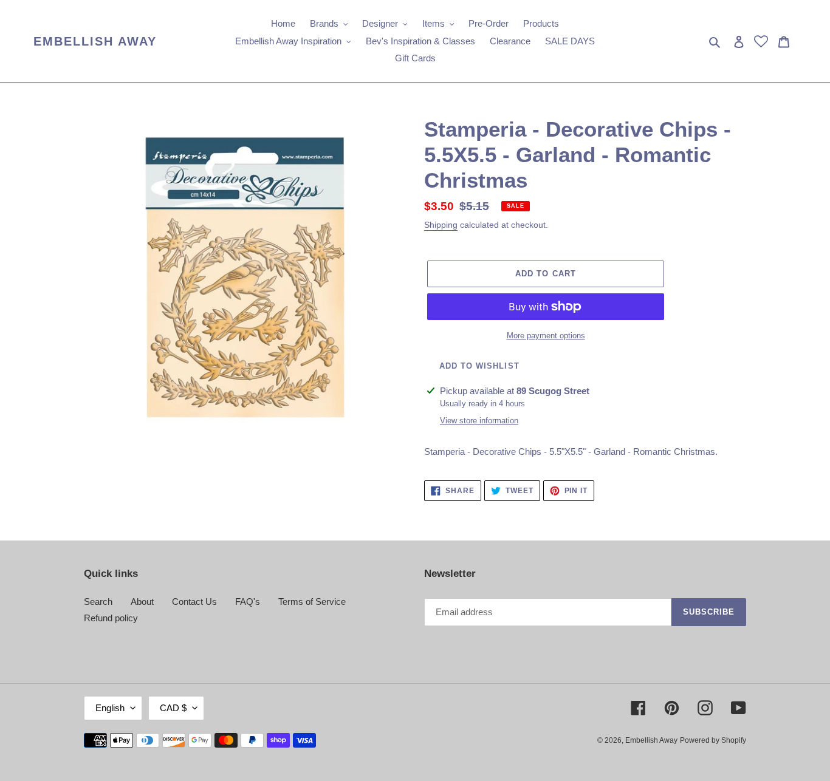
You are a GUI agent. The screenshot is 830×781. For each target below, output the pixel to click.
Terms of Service (312, 601)
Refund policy (111, 618)
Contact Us (194, 601)
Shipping (441, 225)
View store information (479, 420)
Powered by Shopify (713, 740)
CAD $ (173, 708)
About (142, 601)
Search (98, 601)
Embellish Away (95, 41)
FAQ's (247, 601)
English (110, 708)
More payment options (546, 335)
